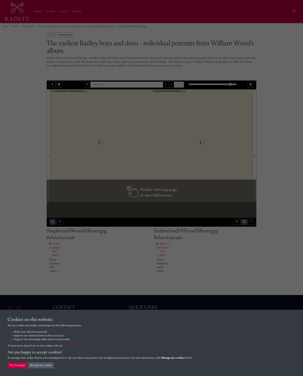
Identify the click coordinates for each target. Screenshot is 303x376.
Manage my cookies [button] (41, 365)
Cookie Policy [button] (70, 346)
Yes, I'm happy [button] (17, 365)
